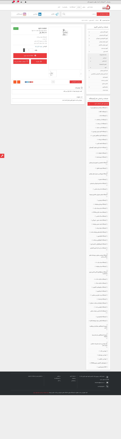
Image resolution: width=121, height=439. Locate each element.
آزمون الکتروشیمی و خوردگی (102, 38)
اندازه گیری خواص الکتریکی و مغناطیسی (99, 74)
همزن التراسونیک (102, 64)
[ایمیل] (53, 81)
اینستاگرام (19, 14)
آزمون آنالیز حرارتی (104, 32)
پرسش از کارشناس (76, 82)
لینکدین (35, 14)
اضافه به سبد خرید (28, 56)
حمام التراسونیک (103, 55)
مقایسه (37, 62)
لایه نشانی (104, 61)
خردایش (104, 58)
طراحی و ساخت (104, 80)
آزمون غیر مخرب (104, 48)
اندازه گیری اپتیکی (104, 71)
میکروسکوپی (105, 87)
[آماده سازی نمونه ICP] (14, 81)
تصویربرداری (105, 77)
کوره (105, 67)
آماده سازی (105, 51)
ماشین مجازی (105, 84)
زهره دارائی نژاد (38, 46)
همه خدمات (105, 90)
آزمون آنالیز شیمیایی (104, 35)
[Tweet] (27, 82)
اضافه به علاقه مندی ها (20, 62)
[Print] (29, 82)
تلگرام (52, 14)
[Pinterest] (31, 82)
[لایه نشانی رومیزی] (18, 81)
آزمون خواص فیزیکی (103, 42)
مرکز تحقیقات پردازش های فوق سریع (41, 393)
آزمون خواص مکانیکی (103, 45)
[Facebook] (25, 82)
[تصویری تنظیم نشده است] (51, 73)
